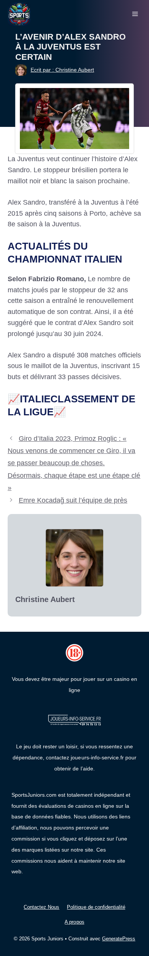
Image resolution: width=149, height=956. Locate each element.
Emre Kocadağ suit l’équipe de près (73, 500)
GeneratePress (118, 939)
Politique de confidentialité (96, 907)
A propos (74, 922)
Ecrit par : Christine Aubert (62, 70)
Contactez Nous (41, 907)
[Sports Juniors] (19, 14)
